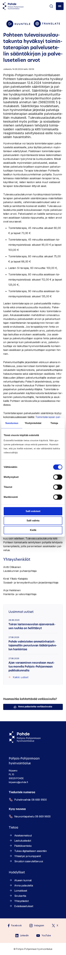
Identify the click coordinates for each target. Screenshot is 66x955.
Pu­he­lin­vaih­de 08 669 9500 (30, 799)
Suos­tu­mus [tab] (11, 423)
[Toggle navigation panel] (60, 6)
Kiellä (33, 530)
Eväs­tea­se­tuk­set (23, 906)
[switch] (57, 477)
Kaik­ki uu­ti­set (20, 677)
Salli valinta (33, 520)
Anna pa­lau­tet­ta (23, 885)
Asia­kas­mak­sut (23, 835)
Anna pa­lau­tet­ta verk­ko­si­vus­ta (35, 707)
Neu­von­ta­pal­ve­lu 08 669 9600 (32, 816)
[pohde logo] (13, 6)
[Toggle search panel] (51, 6)
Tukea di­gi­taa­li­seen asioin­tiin (30, 851)
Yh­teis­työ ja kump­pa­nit (27, 856)
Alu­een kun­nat (23, 880)
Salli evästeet (33, 511)
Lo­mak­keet (20, 890)
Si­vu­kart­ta (20, 895)
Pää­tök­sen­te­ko (23, 845)
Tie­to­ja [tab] (54, 423)
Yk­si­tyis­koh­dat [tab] (33, 423)
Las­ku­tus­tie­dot (22, 840)
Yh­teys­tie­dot (21, 901)
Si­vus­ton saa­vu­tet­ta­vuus (28, 861)
